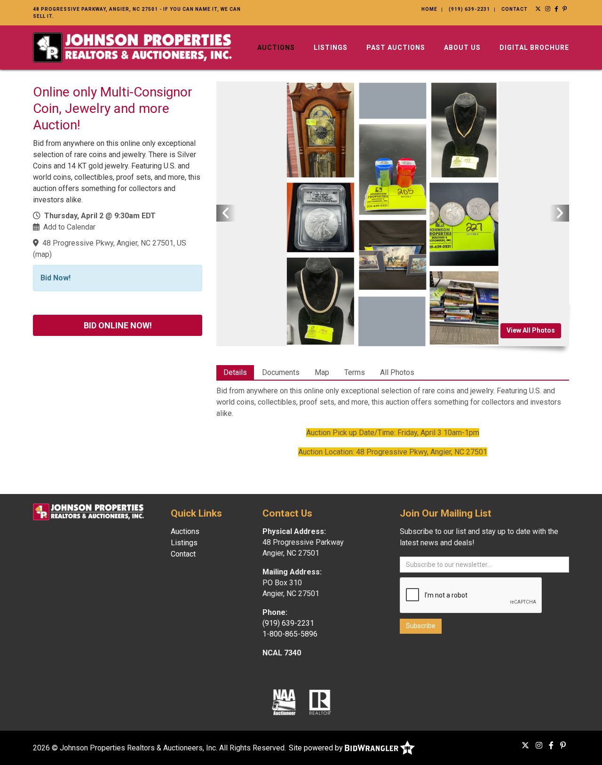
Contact (514, 9)
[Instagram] (548, 9)
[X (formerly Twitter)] (538, 9)
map (42, 254)
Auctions (276, 47)
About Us (462, 47)
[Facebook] (556, 9)
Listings (331, 47)
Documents (281, 372)
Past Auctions (395, 47)
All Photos (397, 372)
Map (322, 372)
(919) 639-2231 (469, 9)
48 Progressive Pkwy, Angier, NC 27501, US (114, 243)
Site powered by (317, 747)
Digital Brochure (534, 47)
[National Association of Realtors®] (320, 701)
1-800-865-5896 (289, 634)
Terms (354, 372)
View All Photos (531, 330)
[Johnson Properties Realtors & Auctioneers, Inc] (132, 47)
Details (235, 372)
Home (429, 9)
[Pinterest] (564, 9)
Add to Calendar (69, 227)
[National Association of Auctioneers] (284, 701)
